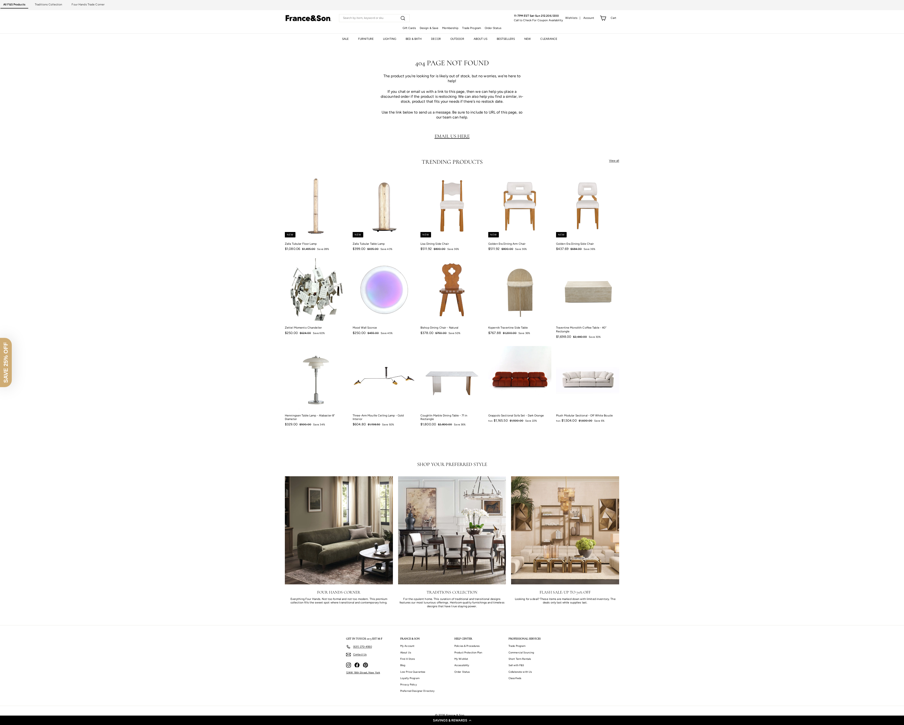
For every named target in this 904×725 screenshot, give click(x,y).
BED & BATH (414, 39)
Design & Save (429, 28)
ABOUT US (480, 39)
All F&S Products (14, 4)
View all (614, 160)
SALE (345, 39)
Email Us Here (452, 136)
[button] (452, 720)
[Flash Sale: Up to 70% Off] (565, 530)
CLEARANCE (548, 39)
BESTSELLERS (506, 39)
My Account (407, 646)
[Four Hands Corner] (339, 530)
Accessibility (461, 665)
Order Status (493, 28)
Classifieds (514, 678)
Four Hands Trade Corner (88, 4)
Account (588, 18)
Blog (402, 665)
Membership (450, 28)
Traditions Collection (48, 4)
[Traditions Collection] (452, 530)
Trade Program (471, 28)
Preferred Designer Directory (417, 690)
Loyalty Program (410, 678)
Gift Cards (409, 28)
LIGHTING (389, 39)
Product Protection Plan (468, 652)
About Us (405, 652)
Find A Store (407, 658)
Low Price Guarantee (412, 671)
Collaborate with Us (520, 671)
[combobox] (374, 18)
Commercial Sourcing (521, 652)
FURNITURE (366, 39)
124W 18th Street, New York (363, 672)
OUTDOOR (457, 39)
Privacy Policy (408, 684)
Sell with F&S (516, 665)
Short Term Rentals (519, 658)
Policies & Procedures (467, 646)
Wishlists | (573, 18)
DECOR (436, 39)
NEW (527, 39)
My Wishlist (461, 658)
